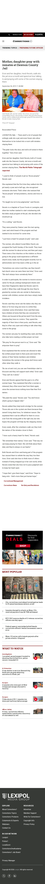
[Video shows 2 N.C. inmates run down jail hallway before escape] (38, 699)
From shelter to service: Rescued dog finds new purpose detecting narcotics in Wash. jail (16, 672)
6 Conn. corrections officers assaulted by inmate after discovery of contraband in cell (16, 713)
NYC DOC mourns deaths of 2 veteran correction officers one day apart (24, 619)
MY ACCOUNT (28, 34)
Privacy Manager (8, 861)
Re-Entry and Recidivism (30, 485)
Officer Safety (7, 709)
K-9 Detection (6, 668)
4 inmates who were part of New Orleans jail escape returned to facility (14, 687)
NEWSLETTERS (17, 34)
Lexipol (17, 869)
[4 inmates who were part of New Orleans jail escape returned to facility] (38, 684)
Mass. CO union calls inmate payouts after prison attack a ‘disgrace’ (21, 637)
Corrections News (10, 485)
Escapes (5, 683)
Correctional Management (13, 481)
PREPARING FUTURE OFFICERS (32, 48)
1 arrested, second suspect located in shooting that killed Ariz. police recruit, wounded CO (16, 658)
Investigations (7, 654)
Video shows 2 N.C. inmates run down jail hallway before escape (14, 700)
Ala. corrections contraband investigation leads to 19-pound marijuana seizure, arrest (24, 603)
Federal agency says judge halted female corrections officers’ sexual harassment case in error (23, 628)
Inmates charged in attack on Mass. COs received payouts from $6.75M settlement (21, 611)
